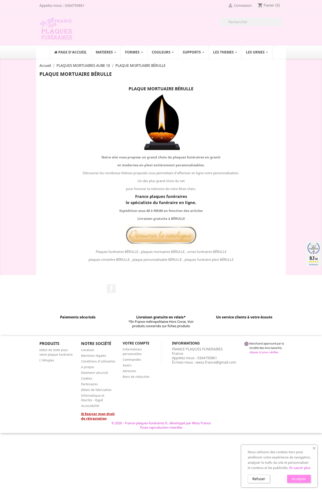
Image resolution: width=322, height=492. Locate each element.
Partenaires (89, 384)
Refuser (258, 478)
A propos (87, 367)
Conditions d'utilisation (98, 361)
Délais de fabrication (96, 390)
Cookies (86, 378)
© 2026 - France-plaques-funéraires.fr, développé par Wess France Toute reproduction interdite (161, 425)
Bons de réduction (136, 377)
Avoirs (127, 365)
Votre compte (136, 343)
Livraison (87, 350)
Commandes (132, 359)
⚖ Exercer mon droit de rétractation (98, 416)
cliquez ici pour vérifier (263, 352)
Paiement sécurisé (94, 373)
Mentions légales (93, 355)
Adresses (129, 371)
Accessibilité (90, 406)
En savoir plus (299, 467)
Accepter (299, 478)
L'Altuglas (46, 360)
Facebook (111, 288)
